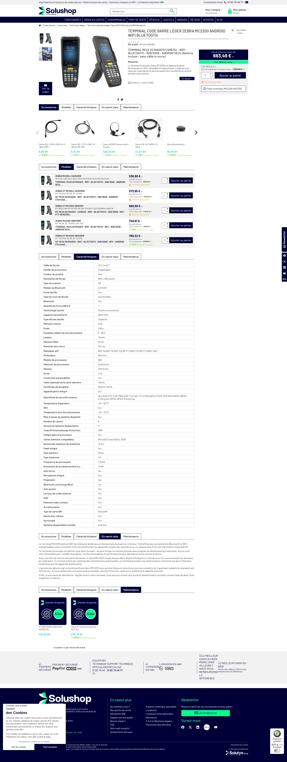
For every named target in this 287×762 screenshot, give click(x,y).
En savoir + (187, 78)
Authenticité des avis (121, 732)
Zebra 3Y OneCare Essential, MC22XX (84, 628)
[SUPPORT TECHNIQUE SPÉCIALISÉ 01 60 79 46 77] (116, 674)
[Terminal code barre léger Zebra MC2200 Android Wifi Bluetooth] (45, 38)
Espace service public (121, 717)
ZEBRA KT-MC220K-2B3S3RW (69, 235)
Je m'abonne (207, 713)
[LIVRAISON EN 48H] (164, 670)
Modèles (66, 107)
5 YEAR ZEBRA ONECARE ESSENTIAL (50, 628)
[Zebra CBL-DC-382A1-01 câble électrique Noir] (149, 129)
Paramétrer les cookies (239, 745)
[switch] (277, 750)
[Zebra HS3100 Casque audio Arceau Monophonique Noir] (117, 129)
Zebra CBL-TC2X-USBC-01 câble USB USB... (83, 145)
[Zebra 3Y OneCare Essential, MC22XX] (85, 611)
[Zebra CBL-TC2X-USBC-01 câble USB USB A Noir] (85, 129)
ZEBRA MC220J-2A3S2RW (68, 176)
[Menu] (282, 730)
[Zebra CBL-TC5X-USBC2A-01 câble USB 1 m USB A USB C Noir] (53, 129)
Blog (284, 279)
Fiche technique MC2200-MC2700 (224, 88)
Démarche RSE (118, 713)
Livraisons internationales (159, 713)
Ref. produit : (133, 44)
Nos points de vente (120, 710)
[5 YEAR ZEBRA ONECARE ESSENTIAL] (53, 611)
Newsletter (284, 238)
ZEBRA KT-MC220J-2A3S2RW (70, 191)
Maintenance (131, 107)
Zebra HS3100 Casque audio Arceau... (115, 145)
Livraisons (151, 710)
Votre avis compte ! (120, 728)
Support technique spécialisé (161, 706)
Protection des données (158, 724)
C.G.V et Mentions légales (159, 721)
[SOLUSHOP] (57, 10)
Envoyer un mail (72, 732)
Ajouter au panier (181, 180)
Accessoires (48, 166)
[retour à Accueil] (40, 25)
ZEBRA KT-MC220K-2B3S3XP (69, 205)
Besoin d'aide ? (118, 721)
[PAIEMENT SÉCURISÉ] (60, 670)
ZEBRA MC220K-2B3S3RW (68, 220)
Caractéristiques (86, 107)
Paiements (151, 717)
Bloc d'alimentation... (177, 144)
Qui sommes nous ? (120, 706)
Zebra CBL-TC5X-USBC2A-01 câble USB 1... (52, 145)
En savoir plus (110, 107)
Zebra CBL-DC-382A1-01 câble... (146, 145)
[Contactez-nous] (246, 2)
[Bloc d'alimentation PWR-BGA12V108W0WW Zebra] (181, 129)
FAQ (112, 724)
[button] (73, 20)
